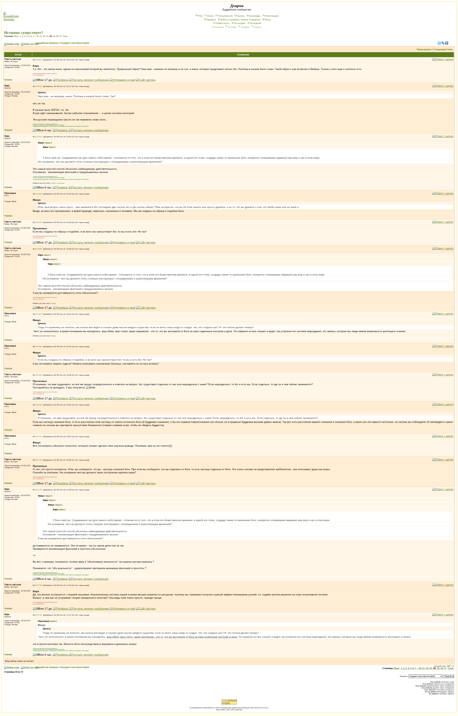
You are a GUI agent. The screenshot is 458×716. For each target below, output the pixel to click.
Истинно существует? (23, 32)
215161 (38, 60)
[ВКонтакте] (447, 43)
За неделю (255, 23)
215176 (38, 615)
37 (60, 36)
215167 (38, 314)
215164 (38, 194)
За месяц (257, 27)
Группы (241, 16)
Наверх (8, 80)
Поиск (210, 16)
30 (37, 36)
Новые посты (222, 23)
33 (47, 36)
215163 (38, 137)
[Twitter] (439, 43)
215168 (38, 347)
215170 (38, 405)
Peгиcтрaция (271, 16)
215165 (38, 222)
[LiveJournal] (443, 43)
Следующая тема (442, 49)
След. (65, 36)
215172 (38, 460)
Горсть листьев (58, 183)
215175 (38, 585)
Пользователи (225, 16)
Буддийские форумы (47, 43)
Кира (54, 303)
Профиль (211, 19)
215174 (38, 490)
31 (41, 36)
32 (44, 36)
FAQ (200, 16)
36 (57, 36)
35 (54, 36)
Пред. (16, 36)
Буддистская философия (75, 43)
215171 (38, 436)
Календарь (254, 16)
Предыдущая (424, 49)
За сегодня (239, 23)
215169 (38, 375)
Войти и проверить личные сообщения (240, 19)
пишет (48, 143)
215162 (38, 86)
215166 (38, 249)
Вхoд (267, 19)
